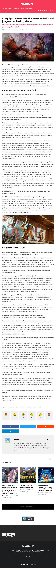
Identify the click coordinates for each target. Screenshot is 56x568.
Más (4, 11)
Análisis (22, 8)
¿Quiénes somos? (16, 550)
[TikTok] (42, 10)
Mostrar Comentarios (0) (27, 506)
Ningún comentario (7, 497)
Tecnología (16, 8)
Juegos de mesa (28, 8)
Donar (47, 550)
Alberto (5, 29)
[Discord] (46, 10)
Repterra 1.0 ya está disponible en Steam (26, 486)
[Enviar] (45, 426)
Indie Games (10, 8)
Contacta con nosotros (28, 550)
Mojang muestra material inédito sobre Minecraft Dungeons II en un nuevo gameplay (45, 488)
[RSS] (48, 10)
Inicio (8, 550)
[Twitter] (39, 10)
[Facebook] (37, 10)
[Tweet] (28, 426)
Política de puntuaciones (34, 551)
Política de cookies (21, 551)
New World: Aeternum (31, 407)
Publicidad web (40, 550)
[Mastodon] (44, 10)
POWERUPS (33, 564)
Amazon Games (11, 407)
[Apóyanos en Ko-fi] (28, 517)
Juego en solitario (20, 407)
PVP (39, 407)
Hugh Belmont (7, 495)
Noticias (5, 8)
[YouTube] (40, 10)
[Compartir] (10, 426)
